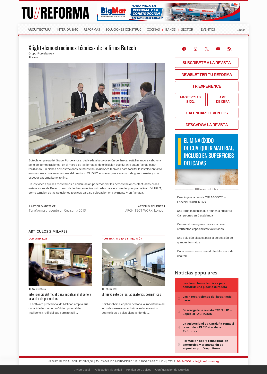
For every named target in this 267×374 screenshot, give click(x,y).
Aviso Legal (82, 369)
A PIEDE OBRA (222, 99)
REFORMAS (92, 29)
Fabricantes (111, 289)
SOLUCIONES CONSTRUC (123, 29)
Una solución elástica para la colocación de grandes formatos (205, 240)
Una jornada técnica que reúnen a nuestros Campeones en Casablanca (204, 213)
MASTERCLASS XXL (190, 99)
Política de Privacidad (108, 369)
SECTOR (188, 31)
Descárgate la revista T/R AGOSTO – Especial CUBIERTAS (201, 200)
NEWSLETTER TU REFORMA (207, 74)
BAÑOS (170, 29)
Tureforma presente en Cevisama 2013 (57, 210)
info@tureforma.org (206, 361)
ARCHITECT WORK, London (145, 210)
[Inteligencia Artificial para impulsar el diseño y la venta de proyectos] (60, 264)
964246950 (184, 361)
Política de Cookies (138, 369)
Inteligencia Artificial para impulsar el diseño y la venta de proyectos (60, 296)
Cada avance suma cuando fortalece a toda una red (205, 253)
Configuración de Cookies (172, 369)
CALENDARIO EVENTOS (207, 113)
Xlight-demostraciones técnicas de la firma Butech (82, 47)
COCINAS (153, 29)
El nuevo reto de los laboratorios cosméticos (131, 294)
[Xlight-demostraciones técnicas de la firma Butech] (97, 108)
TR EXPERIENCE (206, 86)
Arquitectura (39, 289)
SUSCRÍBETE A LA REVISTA (207, 63)
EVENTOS (209, 31)
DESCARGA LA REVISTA (207, 125)
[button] (231, 29)
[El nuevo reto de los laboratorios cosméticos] (133, 264)
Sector (35, 57)
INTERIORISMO (67, 29)
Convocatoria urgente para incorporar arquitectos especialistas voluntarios (201, 227)
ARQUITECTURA (39, 29)
